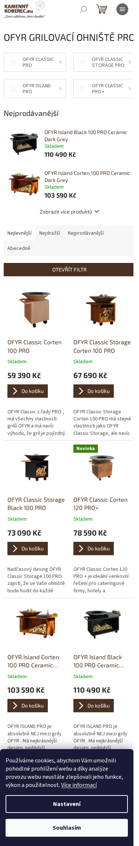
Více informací (79, 785)
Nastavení (66, 804)
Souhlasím (67, 828)
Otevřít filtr (69, 269)
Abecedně (18, 248)
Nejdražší (49, 233)
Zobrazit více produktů (66, 211)
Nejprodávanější (86, 233)
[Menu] (122, 9)
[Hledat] (83, 9)
